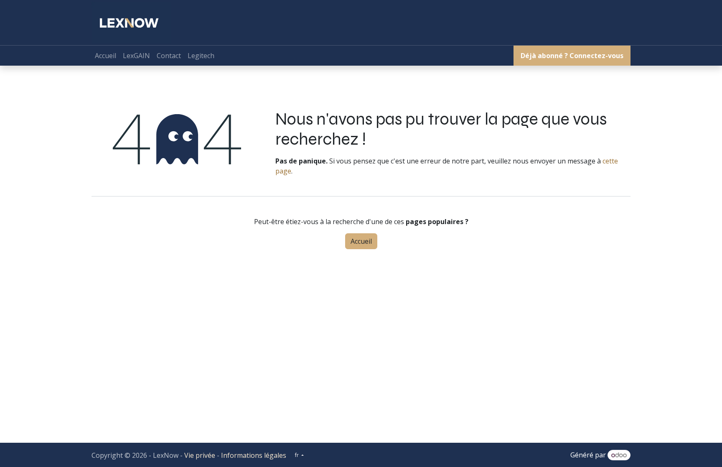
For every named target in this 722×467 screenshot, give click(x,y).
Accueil (361, 241)
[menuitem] (105, 55)
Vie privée (199, 455)
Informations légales (253, 455)
